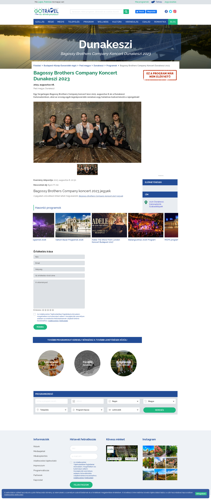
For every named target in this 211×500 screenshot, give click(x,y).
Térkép (159, 2)
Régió (51, 22)
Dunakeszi (99, 65)
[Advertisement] (160, 138)
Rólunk (36, 446)
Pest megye (85, 65)
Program (89, 22)
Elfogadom (201, 494)
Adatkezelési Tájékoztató (58, 321)
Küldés (40, 327)
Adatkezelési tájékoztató (45, 461)
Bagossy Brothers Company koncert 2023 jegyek (101, 196)
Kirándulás (132, 22)
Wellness (103, 22)
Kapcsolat (38, 480)
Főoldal (37, 65)
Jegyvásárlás (170, 2)
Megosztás (132, 459)
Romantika (160, 22)
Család (146, 22)
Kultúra (117, 22)
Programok (111, 65)
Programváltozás (41, 470)
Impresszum (39, 465)
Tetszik (115, 459)
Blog (173, 22)
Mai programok (142, 2)
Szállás (39, 22)
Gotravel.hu (120, 448)
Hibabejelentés (40, 456)
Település (73, 22)
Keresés (159, 410)
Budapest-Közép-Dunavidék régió (60, 65)
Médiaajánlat (39, 451)
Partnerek (37, 475)
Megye (60, 22)
